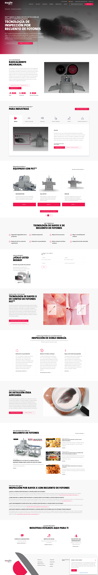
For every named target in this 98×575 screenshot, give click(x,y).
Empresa (44, 263)
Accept (74, 570)
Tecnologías (44, 4)
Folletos (15, 439)
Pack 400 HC (43, 194)
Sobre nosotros (58, 4)
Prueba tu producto (28, 412)
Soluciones (38, 4)
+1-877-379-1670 (64, 1)
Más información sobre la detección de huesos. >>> (69, 494)
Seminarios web (50, 452)
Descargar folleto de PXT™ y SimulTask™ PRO (18, 85)
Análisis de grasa (40, 561)
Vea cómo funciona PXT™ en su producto (49, 211)
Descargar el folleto (10, 43)
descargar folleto (58, 147)
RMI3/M (67, 194)
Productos (31, 4)
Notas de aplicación (50, 439)
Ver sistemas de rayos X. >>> (67, 500)
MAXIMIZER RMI (20, 194)
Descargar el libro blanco (15, 412)
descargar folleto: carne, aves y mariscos (18, 320)
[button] (95, 560)
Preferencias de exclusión (83, 572)
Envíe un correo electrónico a (70, 263)
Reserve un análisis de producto (77, 4)
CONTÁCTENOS (89, 4)
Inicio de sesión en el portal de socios (81, 1)
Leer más (23, 204)
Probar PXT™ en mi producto (25, 43)
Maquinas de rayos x (41, 563)
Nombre (43, 257)
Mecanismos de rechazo (41, 565)
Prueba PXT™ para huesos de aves (72, 147)
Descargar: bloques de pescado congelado (18, 323)
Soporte (65, 4)
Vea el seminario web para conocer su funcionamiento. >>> (28, 514)
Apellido (66, 257)
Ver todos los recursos (79, 433)
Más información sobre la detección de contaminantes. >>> (38, 506)
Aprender (51, 4)
